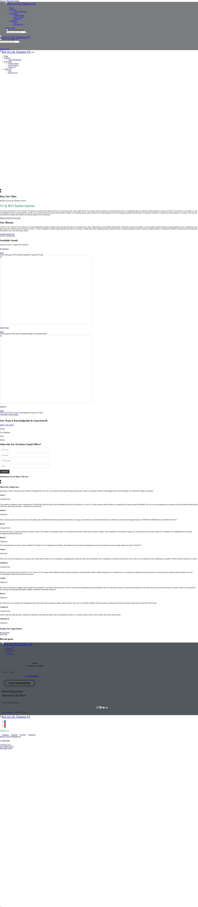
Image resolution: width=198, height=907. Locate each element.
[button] (1, 44)
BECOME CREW (6, 748)
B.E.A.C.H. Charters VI (8, 712)
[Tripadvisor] (107, 708)
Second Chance (4, 249)
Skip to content (5, 1)
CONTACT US (5, 745)
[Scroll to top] (1, 906)
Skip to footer (14, 1)
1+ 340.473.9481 (5, 740)
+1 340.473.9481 (31, 676)
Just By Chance (4, 328)
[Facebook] (100, 708)
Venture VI (3, 406)
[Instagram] (97, 708)
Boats (2, 253)
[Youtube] (104, 708)
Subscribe (5, 471)
